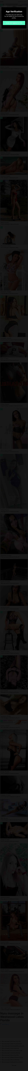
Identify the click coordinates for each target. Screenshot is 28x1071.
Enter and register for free (14, 23)
